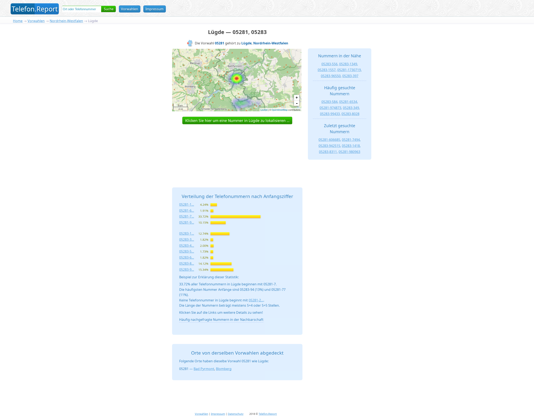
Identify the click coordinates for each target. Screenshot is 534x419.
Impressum (154, 9)
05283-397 (350, 76)
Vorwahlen (129, 9)
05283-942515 (329, 145)
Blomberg (224, 368)
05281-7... (186, 216)
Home (18, 21)
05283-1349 (348, 64)
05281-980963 (349, 151)
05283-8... (186, 263)
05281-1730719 (349, 70)
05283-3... (186, 239)
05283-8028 (350, 114)
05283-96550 (331, 76)
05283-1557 (327, 70)
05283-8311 (328, 151)
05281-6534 (348, 101)
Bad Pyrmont (204, 368)
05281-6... (186, 210)
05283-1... (186, 233)
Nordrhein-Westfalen (66, 21)
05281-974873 (330, 107)
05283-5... (186, 251)
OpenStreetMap (280, 109)
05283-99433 (330, 114)
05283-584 (329, 101)
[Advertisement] (237, 151)
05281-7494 (351, 139)
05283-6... (186, 257)
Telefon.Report (268, 414)
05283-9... (186, 269)
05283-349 (351, 107)
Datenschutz (235, 414)
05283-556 (329, 64)
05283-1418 (351, 145)
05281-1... (186, 204)
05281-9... (186, 222)
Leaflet (264, 109)
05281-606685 (329, 139)
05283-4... (186, 245)
